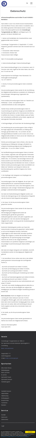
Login (2, 426)
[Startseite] (4, 3)
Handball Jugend (5, 382)
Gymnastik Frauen (6, 377)
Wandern (3, 405)
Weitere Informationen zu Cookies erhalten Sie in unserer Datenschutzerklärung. (16, 436)
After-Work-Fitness (6, 368)
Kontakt (3, 415)
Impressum (4, 417)
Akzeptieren (30, 432)
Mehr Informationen (7, 348)
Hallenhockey (4, 396)
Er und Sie (4, 375)
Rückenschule (5, 400)
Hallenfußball (4, 393)
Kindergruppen (5, 398)
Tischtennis (4, 402)
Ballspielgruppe (5, 370)
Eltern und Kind (5, 372)
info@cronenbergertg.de (11, 358)
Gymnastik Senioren (6, 379)
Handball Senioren (6, 391)
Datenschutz (4, 419)
